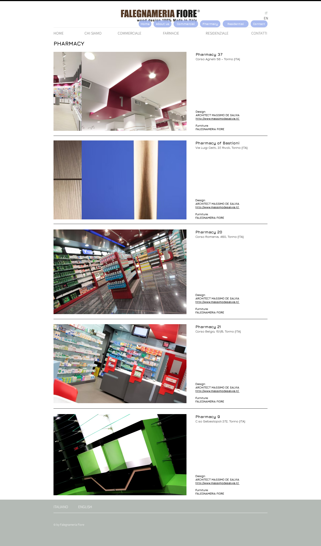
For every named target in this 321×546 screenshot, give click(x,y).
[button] (120, 91)
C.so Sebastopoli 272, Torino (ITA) (220, 421)
